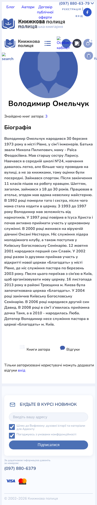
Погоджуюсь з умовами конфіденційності (46, 434)
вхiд (21, 370)
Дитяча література (18, 97)
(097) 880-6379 (20, 468)
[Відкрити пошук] (77, 43)
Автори (27, 7)
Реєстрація (71, 9)
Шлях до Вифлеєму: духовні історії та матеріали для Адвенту (50, 427)
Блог (10, 7)
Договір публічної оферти (45, 12)
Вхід (79, 16)
